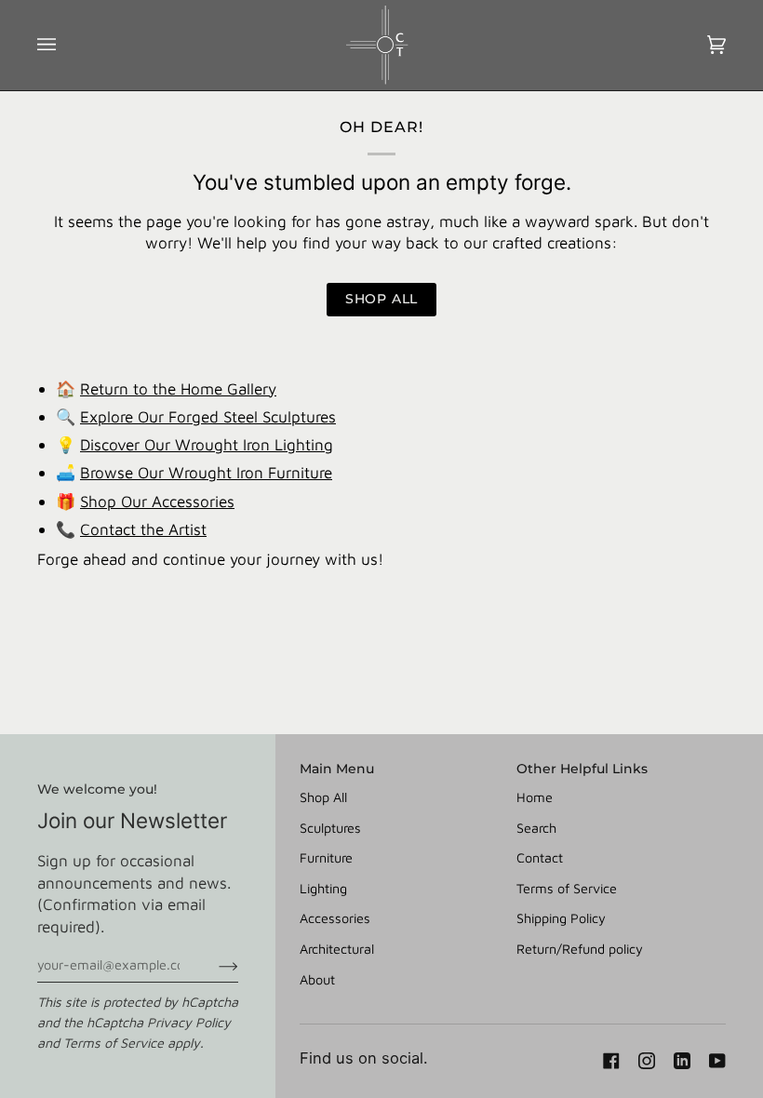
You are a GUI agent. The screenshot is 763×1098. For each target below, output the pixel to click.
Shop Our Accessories (157, 501)
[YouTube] (717, 1060)
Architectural (337, 949)
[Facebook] (611, 1060)
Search (536, 828)
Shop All (323, 797)
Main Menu (337, 768)
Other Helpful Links (582, 768)
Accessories (335, 918)
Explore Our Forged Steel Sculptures (208, 416)
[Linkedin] (682, 1060)
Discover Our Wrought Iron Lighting (206, 444)
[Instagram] (646, 1060)
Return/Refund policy (579, 949)
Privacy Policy (189, 1022)
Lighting (323, 888)
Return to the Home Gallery (178, 388)
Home (534, 797)
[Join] (213, 965)
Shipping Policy (561, 918)
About (317, 979)
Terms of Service (113, 1043)
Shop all (381, 298)
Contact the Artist (143, 529)
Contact (539, 857)
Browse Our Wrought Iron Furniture (206, 472)
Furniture (326, 857)
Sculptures (330, 828)
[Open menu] (65, 45)
